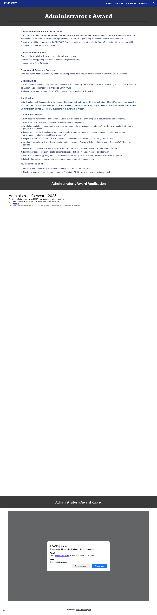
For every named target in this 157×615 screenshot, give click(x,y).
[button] (154, 3)
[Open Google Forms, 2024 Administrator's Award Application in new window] (144, 196)
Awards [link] (129, 3)
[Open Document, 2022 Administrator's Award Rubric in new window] (144, 514)
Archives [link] (143, 3)
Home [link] (108, 3)
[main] (78, 16)
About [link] (117, 3)
